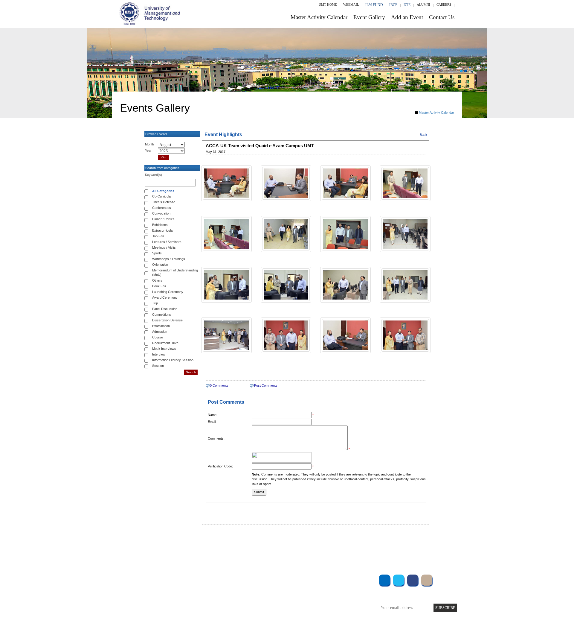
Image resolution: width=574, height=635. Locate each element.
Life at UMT (248, 603)
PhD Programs (190, 603)
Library (331, 578)
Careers (443, 4)
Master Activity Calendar (319, 17)
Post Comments (265, 385)
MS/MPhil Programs (195, 595)
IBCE (393, 5)
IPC (328, 586)
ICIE (407, 5)
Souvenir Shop (337, 611)
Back (423, 134)
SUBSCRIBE (445, 608)
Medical (332, 603)
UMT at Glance (250, 578)
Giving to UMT (250, 595)
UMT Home (328, 4)
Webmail (351, 4)
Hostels (331, 595)
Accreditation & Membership (261, 586)
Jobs (241, 619)
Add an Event (407, 17)
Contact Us (441, 17)
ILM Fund (374, 5)
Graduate (186, 586)
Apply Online (190, 611)
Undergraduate (191, 578)
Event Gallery (369, 17)
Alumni (423, 4)
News (242, 611)
